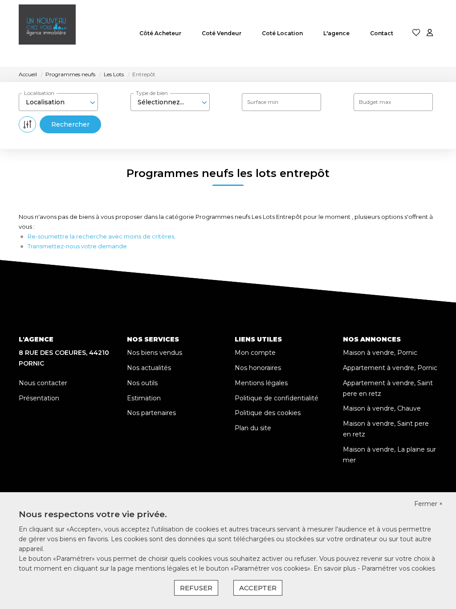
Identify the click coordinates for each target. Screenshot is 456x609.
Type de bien (152, 93)
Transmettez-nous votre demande (77, 246)
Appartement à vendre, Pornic (390, 368)
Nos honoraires (258, 368)
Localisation (39, 93)
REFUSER (196, 588)
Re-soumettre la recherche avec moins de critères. (101, 236)
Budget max (375, 102)
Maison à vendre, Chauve (382, 408)
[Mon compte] (430, 33)
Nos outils (142, 383)
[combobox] (58, 102)
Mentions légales (261, 383)
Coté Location (282, 33)
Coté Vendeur (221, 33)
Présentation (39, 398)
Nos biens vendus (154, 353)
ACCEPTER (258, 588)
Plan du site (253, 428)
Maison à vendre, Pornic (380, 353)
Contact (381, 33)
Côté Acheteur (160, 33)
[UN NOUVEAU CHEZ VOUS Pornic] (47, 33)
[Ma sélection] (416, 33)
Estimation (144, 398)
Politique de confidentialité (276, 398)
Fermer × (428, 504)
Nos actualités (149, 368)
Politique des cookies (268, 413)
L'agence (336, 33)
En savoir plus (336, 568)
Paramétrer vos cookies (398, 568)
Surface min (262, 102)
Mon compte (255, 353)
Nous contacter (43, 383)
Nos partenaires (151, 413)
